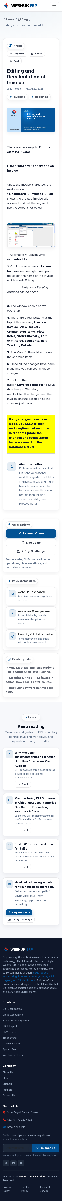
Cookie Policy (25, 1189)
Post (16, 61)
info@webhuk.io (16, 1126)
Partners (7, 1089)
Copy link (19, 53)
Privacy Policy (7, 1189)
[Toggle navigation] (54, 5)
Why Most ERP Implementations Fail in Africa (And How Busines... (30, 670)
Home (10, 19)
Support (7, 1083)
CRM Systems (10, 1032)
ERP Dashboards (12, 1008)
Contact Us (9, 1095)
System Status (11, 1049)
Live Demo (33, 542)
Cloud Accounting (13, 1014)
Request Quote (33, 533)
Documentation (11, 1043)
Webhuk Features (13, 1055)
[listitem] (6, 1163)
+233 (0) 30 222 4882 (19, 1119)
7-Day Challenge (33, 551)
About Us (8, 1072)
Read (25, 784)
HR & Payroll (10, 1026)
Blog (24, 19)
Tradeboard (10, 1037)
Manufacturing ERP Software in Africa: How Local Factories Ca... (29, 680)
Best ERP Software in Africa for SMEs (29, 690)
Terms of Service (45, 1189)
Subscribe (48, 1148)
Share (38, 53)
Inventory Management (16, 1020)
